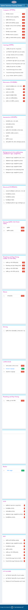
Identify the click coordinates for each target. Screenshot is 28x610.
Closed (24, 13)
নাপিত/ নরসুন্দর (9, 470)
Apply (23, 368)
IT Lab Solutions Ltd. (18, 607)
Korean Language (10, 368)
